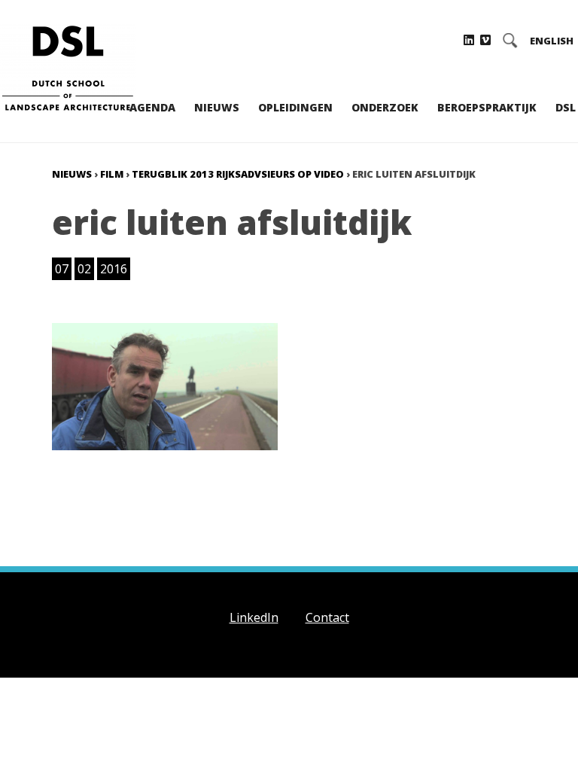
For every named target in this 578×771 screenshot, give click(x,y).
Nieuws (216, 107)
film (111, 174)
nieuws (72, 174)
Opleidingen (295, 107)
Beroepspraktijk (487, 107)
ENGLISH (551, 41)
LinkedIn (254, 617)
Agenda (152, 107)
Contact (327, 617)
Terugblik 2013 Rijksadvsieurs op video (238, 174)
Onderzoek (384, 107)
